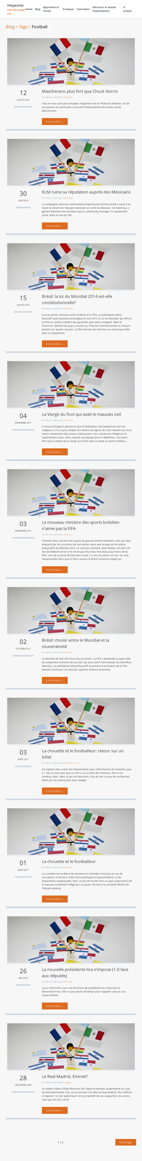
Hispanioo (16, 9)
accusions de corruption (75, 544)
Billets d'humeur (71, 763)
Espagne (67, 1082)
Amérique (68, 97)
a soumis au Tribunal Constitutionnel (95, 325)
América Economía (99, 669)
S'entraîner (83, 9)
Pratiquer (68, 9)
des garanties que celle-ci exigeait (92, 322)
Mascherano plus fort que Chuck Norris (80, 91)
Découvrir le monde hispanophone (104, 9)
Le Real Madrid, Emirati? (65, 1076)
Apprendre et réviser (51, 9)
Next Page (125, 1142)
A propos (127, 9)
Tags (23, 26)
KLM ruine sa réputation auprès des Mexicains (86, 192)
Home (28, 9)
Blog (37, 9)
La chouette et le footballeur (69, 861)
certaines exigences (110, 559)
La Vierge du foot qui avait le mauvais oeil (81, 414)
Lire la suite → (55, 121)
